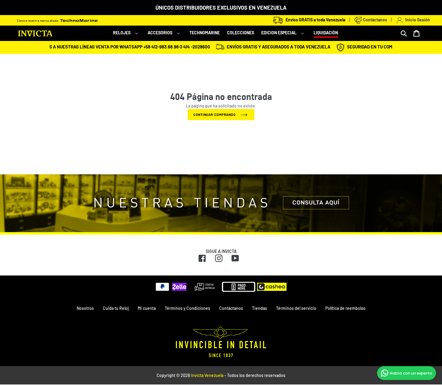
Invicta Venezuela (207, 375)
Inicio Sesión (417, 19)
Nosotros (85, 308)
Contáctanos (374, 19)
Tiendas (259, 308)
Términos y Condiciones (187, 308)
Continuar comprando (214, 115)
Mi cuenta (147, 308)
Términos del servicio (296, 308)
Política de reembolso (345, 308)
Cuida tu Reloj (116, 308)
